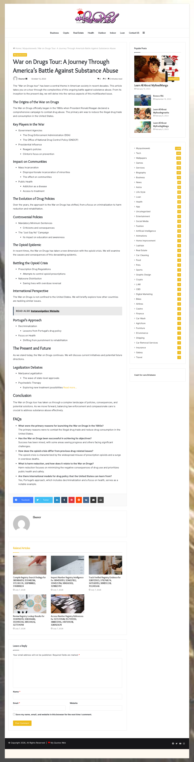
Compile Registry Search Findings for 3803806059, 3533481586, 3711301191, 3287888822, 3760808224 (29, 581)
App (138, 206)
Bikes (138, 299)
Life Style (140, 192)
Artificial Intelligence (146, 231)
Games (139, 163)
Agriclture (141, 323)
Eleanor (21, 79)
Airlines (139, 304)
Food (138, 260)
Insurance (141, 347)
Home (18, 48)
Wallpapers (141, 158)
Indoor (113, 32)
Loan (122, 32)
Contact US (134, 32)
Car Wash (141, 318)
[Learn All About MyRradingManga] (142, 127)
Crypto (66, 32)
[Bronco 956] (142, 100)
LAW (138, 284)
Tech (138, 153)
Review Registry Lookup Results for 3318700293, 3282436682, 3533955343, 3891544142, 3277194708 (28, 620)
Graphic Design (143, 274)
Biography (141, 172)
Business (54, 32)
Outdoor (102, 32)
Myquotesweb (29, 48)
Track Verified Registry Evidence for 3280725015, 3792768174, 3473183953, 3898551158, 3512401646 (105, 581)
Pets (138, 265)
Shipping (140, 338)
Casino (139, 308)
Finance (140, 313)
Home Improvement (146, 240)
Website (74, 703)
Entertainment (143, 216)
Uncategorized (143, 211)
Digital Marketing (144, 294)
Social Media (142, 221)
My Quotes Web (58, 742)
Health (91, 32)
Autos (139, 187)
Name (16, 691)
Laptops (140, 245)
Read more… (70, 387)
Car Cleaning (142, 255)
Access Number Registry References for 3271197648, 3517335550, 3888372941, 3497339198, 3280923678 (67, 620)
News (139, 182)
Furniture (140, 328)
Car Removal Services (147, 343)
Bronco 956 (158, 95)
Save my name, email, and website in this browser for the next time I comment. (54, 714)
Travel (139, 357)
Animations (141, 236)
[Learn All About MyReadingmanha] (142, 113)
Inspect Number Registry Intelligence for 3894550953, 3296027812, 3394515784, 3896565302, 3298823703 (67, 581)
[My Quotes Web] (97, 16)
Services (140, 167)
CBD (138, 289)
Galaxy (139, 352)
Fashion (140, 226)
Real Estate (78, 32)
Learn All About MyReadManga (151, 85)
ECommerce (142, 333)
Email (16, 703)
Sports (139, 270)
